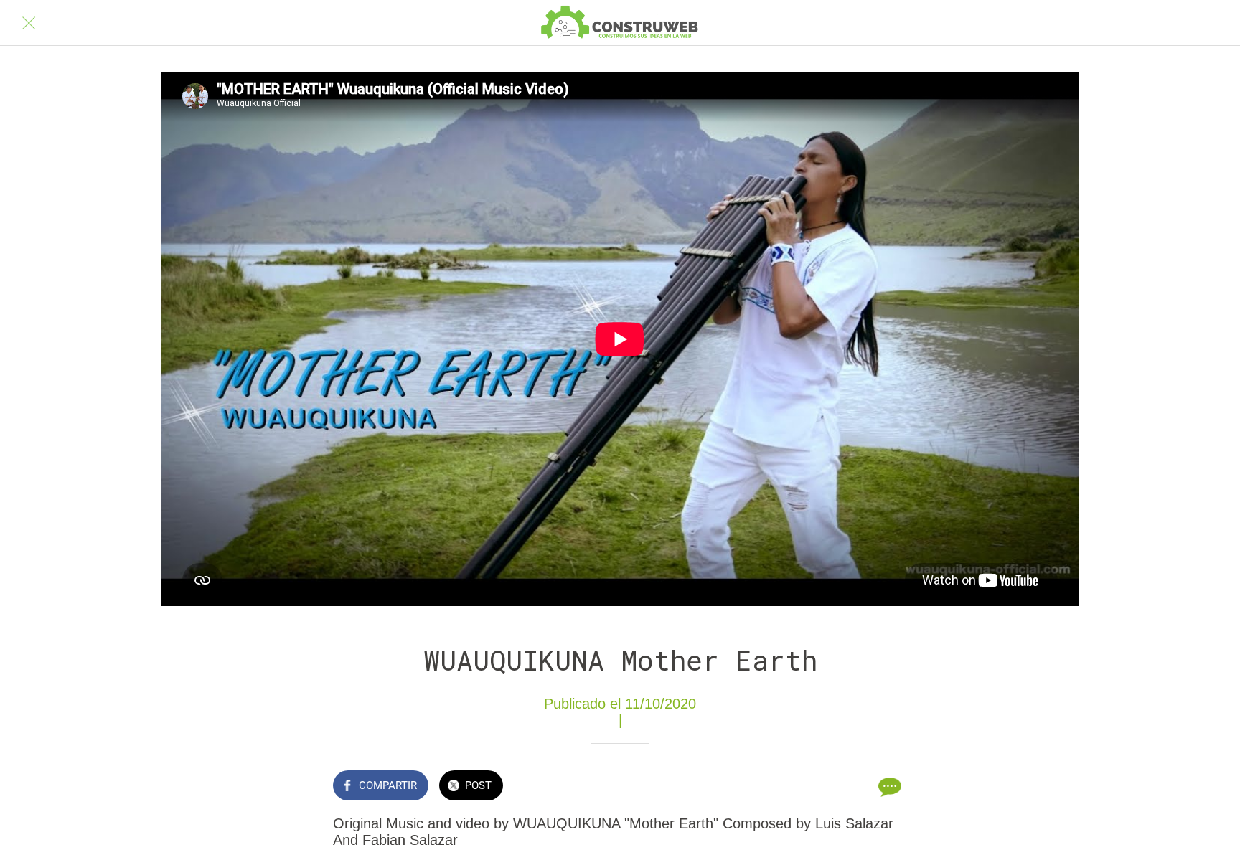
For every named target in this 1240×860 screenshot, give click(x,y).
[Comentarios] (890, 787)
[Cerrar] (28, 23)
